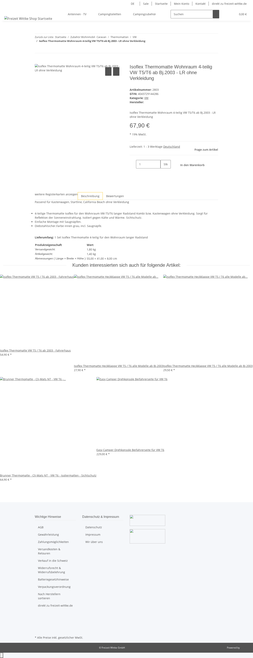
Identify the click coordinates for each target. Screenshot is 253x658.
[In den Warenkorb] (38, 62)
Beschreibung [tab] (90, 196)
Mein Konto (181, 4)
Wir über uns (94, 542)
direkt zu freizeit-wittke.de (229, 4)
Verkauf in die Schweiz (53, 561)
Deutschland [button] (171, 146)
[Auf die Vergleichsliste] (108, 71)
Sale (146, 4)
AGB (40, 527)
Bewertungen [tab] (115, 196)
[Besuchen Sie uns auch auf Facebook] (38, 616)
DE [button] (133, 4)
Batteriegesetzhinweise (53, 579)
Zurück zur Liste (44, 37)
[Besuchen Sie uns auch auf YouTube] (38, 621)
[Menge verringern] (133, 164)
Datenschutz (93, 527)
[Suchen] (216, 14)
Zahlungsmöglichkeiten (53, 542)
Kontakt (200, 4)
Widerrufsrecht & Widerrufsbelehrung (51, 570)
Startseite (161, 4)
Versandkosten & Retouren (49, 551)
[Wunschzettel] (232, 14)
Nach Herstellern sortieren (49, 596)
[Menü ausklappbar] (8, 10)
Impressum (92, 534)
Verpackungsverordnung (54, 587)
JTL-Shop (245, 647)
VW (146, 98)
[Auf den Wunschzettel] (116, 71)
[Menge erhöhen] (163, 172)
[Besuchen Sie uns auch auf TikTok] (38, 630)
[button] (225, 14)
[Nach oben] (1, 655)
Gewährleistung (48, 534)
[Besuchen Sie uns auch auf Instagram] (38, 625)
